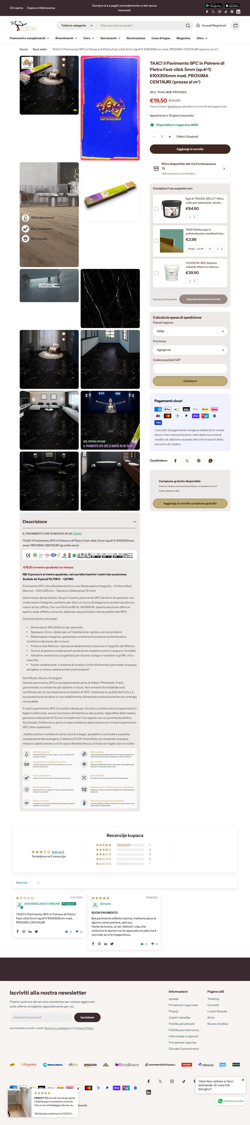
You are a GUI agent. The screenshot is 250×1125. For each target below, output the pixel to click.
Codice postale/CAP (166, 360)
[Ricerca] (188, 25)
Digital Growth (77, 1105)
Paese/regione (163, 323)
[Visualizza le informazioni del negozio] (224, 168)
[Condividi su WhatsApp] (210, 460)
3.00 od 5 (58, 852)
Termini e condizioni (57, 1028)
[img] (25, 898)
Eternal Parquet (31, 1105)
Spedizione (174, 106)
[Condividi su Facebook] (175, 460)
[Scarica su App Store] (232, 5)
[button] (104, 845)
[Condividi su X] (187, 460)
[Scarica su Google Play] (213, 5)
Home (24, 49)
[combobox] (125, 25)
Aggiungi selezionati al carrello (203, 299)
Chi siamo (16, 8)
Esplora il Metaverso (41, 8)
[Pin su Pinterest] (199, 460)
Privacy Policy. (84, 1028)
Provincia (159, 341)
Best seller (40, 49)
